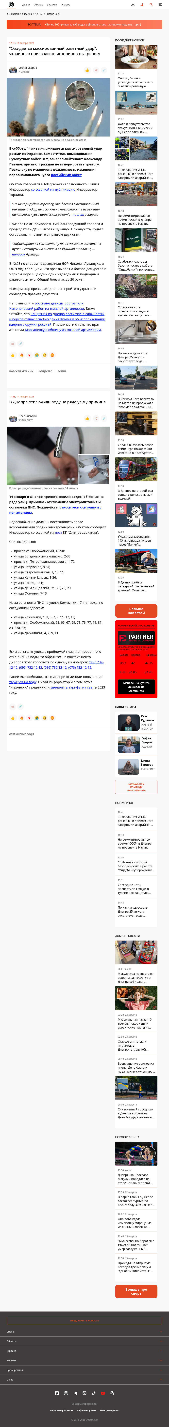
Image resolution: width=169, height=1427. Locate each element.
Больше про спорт (136, 1291)
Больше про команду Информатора (136, 787)
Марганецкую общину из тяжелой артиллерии (63, 329)
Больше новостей (136, 611)
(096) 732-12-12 (55, 667)
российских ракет (66, 175)
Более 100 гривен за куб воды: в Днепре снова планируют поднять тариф (93, 24)
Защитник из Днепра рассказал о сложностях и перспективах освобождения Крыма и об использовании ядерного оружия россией (57, 319)
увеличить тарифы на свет (72, 687)
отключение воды (21, 734)
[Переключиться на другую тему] (142, 5)
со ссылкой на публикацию (53, 189)
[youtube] (103, 1393)
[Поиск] (151, 5)
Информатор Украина (61, 1410)
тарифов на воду (22, 682)
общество (45, 371)
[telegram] (75, 1393)
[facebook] (57, 1393)
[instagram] (66, 1393)
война (62, 371)
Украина (52, 4)
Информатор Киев (86, 1410)
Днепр (26, 4)
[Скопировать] (104, 70)
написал (18, 254)
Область (38, 4)
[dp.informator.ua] (11, 4)
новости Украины (21, 371)
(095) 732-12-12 (30, 667)
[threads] (112, 1393)
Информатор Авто (109, 1410)
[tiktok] (94, 1393)
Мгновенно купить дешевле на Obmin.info (136, 687)
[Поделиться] (96, 70)
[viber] (84, 1393)
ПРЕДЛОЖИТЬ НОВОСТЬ (84, 1320)
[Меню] (160, 5)
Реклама (65, 4)
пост (58, 532)
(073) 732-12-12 (79, 667)
